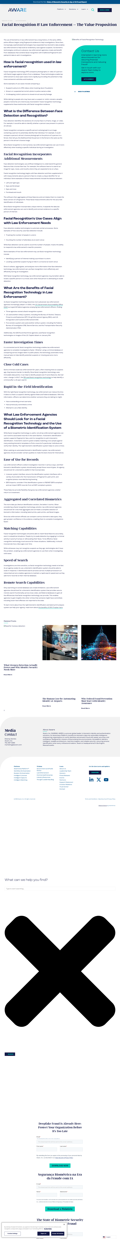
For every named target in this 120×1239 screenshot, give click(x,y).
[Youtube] (106, 779)
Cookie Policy (48, 1229)
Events (62, 778)
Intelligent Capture (20, 778)
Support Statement (66, 782)
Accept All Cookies (57, 1233)
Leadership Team (65, 771)
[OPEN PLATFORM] (65, 9)
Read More (8, 675)
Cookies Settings (12, 1233)
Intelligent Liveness (20, 775)
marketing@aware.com (13, 745)
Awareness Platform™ (21, 769)
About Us (63, 769)
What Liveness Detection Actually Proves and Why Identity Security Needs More (21, 667)
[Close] (64, 1224)
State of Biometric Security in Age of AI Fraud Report (67, 2)
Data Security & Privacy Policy (106, 799)
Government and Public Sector (45, 769)
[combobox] (60, 889)
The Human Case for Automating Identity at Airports (59, 699)
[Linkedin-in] (91, 779)
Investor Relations (66, 784)
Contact (62, 789)
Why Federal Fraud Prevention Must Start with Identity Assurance (96, 701)
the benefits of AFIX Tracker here (50, 607)
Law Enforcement (20, 20)
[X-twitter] (98, 779)
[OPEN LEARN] (87, 9)
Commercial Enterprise (45, 775)
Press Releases (65, 775)
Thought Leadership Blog (45, 779)
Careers (62, 773)
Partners (63, 780)
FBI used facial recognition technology (37, 377)
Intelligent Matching (20, 780)
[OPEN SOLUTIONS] (77, 9)
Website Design (103, 805)
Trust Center (64, 787)
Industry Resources (43, 777)
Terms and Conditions (91, 799)
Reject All (43, 1233)
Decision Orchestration (22, 773)
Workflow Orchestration (22, 771)
